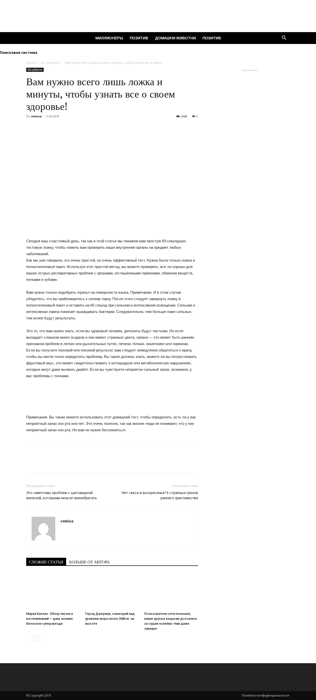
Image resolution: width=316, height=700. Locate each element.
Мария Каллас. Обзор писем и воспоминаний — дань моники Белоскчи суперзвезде (49, 618)
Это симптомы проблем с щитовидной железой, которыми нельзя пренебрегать (61, 495)
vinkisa (36, 116)
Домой (31, 63)
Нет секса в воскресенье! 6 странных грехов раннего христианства (160, 495)
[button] (284, 38)
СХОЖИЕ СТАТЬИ (46, 561)
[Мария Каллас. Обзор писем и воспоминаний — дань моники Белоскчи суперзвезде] (53, 591)
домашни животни (175, 38)
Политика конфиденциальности (266, 695)
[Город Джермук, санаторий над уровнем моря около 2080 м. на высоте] (112, 591)
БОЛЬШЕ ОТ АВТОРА (89, 561)
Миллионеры (109, 38)
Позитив (139, 38)
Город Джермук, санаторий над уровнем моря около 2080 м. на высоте (110, 618)
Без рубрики (50, 63)
